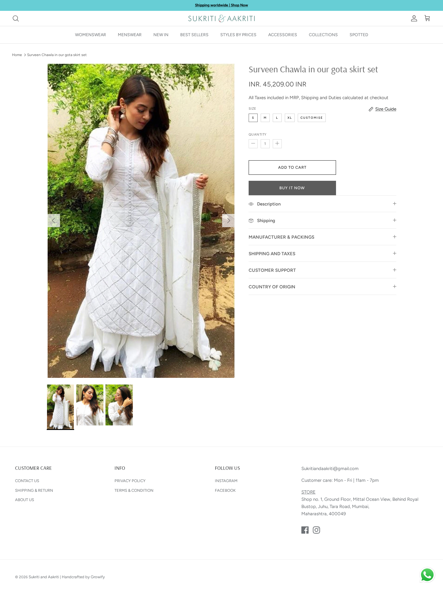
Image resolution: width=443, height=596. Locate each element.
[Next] (228, 220)
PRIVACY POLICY (130, 480)
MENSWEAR (130, 34)
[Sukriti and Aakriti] (221, 18)
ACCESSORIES (282, 34)
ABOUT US (24, 499)
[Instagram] (316, 530)
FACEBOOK (225, 490)
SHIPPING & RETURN (34, 490)
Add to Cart (292, 167)
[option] (141, 221)
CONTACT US (27, 480)
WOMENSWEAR (90, 34)
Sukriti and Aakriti (44, 577)
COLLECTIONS (323, 34)
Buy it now (292, 188)
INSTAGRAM (226, 480)
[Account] (413, 18)
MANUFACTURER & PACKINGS (281, 237)
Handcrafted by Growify (83, 577)
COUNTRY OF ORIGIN (272, 287)
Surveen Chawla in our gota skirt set (57, 55)
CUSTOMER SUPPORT (272, 270)
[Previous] (53, 220)
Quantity (258, 134)
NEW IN (160, 34)
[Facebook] (305, 530)
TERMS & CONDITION (134, 490)
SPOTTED (359, 34)
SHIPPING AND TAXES (272, 253)
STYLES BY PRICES (238, 34)
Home (17, 55)
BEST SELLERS (194, 34)
